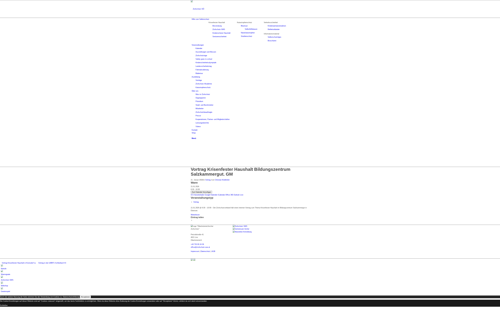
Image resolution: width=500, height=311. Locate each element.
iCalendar (221, 195)
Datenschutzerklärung (71, 297)
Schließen (4, 305)
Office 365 (229, 195)
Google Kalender (211, 195)
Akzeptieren (85, 297)
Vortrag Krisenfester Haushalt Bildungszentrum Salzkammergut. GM (240, 172)
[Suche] (192, 136)
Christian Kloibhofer (222, 180)
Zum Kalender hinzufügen (201, 192)
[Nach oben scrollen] (0, 309)
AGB (213, 251)
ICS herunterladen (197, 195)
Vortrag (208, 180)
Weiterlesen (195, 215)
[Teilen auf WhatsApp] (194, 220)
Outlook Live (238, 195)
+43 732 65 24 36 (197, 244)
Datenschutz (205, 251)
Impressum (195, 251)
